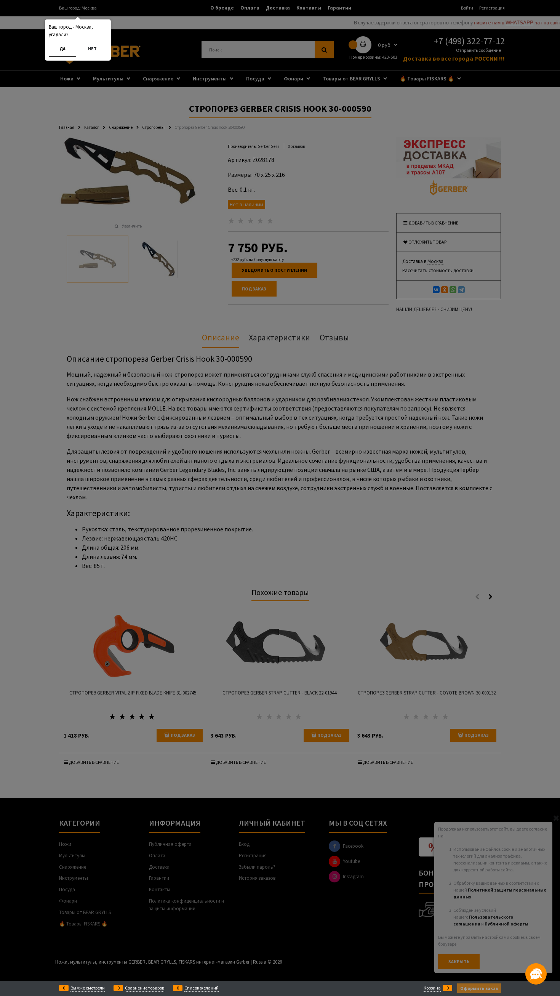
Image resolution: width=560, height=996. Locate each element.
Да (62, 48)
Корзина (432, 988)
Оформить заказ (479, 988)
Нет (92, 48)
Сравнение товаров (144, 988)
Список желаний (201, 988)
